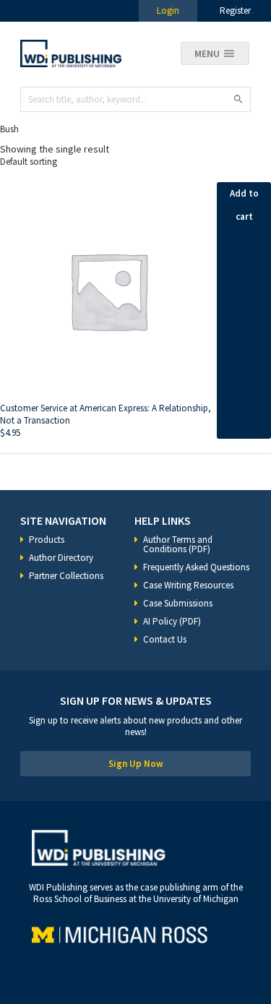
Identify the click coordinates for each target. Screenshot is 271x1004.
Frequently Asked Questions (196, 567)
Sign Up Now (135, 764)
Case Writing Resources (188, 585)
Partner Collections (66, 576)
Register (235, 10)
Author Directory (61, 558)
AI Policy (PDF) (172, 621)
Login (168, 10)
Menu (207, 53)
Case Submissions (177, 603)
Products (46, 539)
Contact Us (164, 639)
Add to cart (244, 205)
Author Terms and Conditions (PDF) (177, 544)
